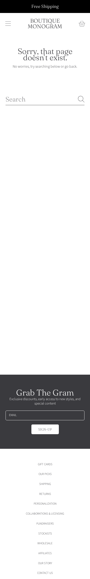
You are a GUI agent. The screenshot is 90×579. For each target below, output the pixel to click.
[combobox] (45, 99)
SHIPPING (45, 484)
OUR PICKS (45, 474)
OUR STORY (45, 563)
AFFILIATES (45, 553)
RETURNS (45, 494)
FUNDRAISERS (45, 524)
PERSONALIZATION (45, 504)
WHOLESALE (45, 543)
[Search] (81, 99)
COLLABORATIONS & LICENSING (45, 514)
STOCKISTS (45, 534)
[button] (8, 24)
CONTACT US (45, 573)
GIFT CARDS (45, 464)
